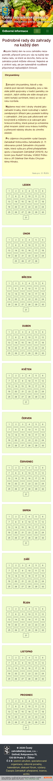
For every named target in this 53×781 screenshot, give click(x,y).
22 (29, 207)
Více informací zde (32, 779)
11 (36, 196)
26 (16, 212)
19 (9, 207)
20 (16, 207)
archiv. (26, 774)
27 (22, 212)
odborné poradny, (33, 764)
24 (43, 207)
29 (36, 212)
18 (43, 201)
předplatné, (32, 770)
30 (43, 212)
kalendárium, (13, 767)
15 (22, 201)
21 (23, 207)
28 (29, 212)
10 (29, 196)
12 (43, 196)
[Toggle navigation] (37, 31)
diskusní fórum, (29, 767)
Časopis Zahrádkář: (16, 770)
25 (9, 212)
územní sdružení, (22, 760)
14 (16, 201)
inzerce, (43, 770)
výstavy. (41, 767)
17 (36, 201)
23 (36, 207)
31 (26, 217)
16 (29, 201)
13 (9, 201)
